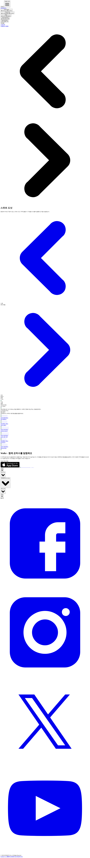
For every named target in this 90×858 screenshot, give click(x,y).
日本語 (17, 856)
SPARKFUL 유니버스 (5, 478)
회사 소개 (3, 488)
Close (2, 6)
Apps (2, 468)
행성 (4, 26)
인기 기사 (3, 472)
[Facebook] (45, 587)
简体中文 (13, 856)
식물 (2, 26)
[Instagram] (45, 676)
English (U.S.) (4, 856)
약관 (2, 494)
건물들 (6, 26)
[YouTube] (45, 854)
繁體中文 (9, 856)
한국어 (21, 856)
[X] (45, 765)
